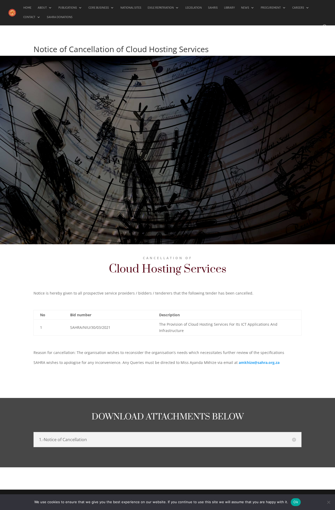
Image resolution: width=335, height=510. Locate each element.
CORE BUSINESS (98, 7)
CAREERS (298, 7)
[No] (328, 502)
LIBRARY (229, 7)
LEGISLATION (193, 7)
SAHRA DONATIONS (59, 17)
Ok (295, 502)
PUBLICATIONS (67, 7)
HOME (27, 7)
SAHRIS (213, 7)
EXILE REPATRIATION (161, 7)
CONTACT (29, 17)
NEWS (245, 7)
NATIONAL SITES (130, 7)
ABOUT (42, 7)
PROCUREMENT (271, 7)
